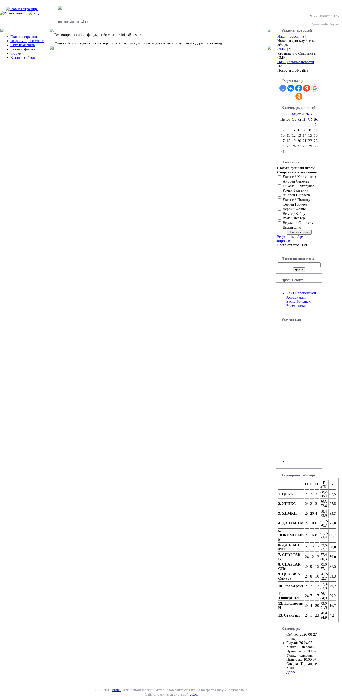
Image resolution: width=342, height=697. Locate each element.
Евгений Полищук (297, 200)
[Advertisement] (300, 393)
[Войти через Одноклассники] (298, 96)
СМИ (281, 49)
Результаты (286, 237)
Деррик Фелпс (294, 209)
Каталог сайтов (22, 58)
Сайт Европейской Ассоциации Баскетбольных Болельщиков (301, 299)
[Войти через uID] (282, 88)
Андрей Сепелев (296, 181)
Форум (15, 53)
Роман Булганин (296, 191)
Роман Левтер (294, 218)
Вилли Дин (292, 227)
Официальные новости (295, 62)
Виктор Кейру (294, 214)
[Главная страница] (22, 9)
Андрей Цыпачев (296, 195)
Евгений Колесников (299, 177)
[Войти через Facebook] (298, 88)
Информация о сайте (27, 41)
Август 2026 (299, 114)
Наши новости (289, 36)
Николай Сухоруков (299, 186)
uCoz (194, 694)
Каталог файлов (23, 49)
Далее (291, 672)
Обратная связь (22, 45)
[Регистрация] (12, 13)
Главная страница (24, 37)
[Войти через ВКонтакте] (290, 88)
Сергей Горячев (295, 204)
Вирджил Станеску (298, 223)
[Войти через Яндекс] (306, 88)
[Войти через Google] (315, 88)
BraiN (116, 690)
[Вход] (34, 13)
